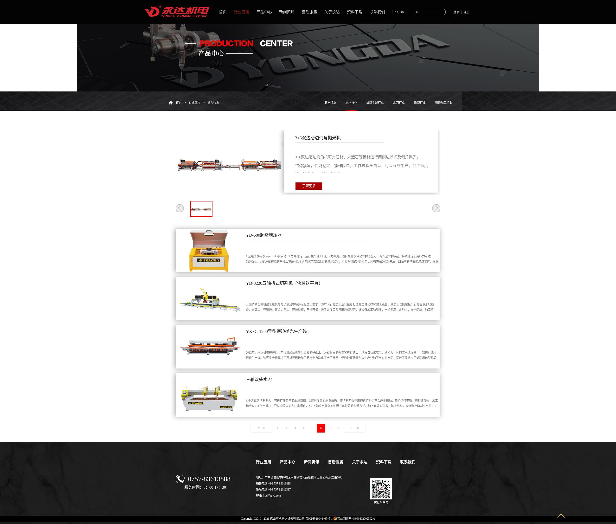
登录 (456, 12)
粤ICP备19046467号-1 (319, 518)
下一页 (354, 428)
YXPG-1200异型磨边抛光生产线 (276, 331)
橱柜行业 (213, 102)
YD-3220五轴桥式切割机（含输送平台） (284, 283)
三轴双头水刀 (259, 379)
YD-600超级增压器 (264, 235)
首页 (223, 12)
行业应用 (194, 102)
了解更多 (309, 186)
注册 (466, 12)
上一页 (261, 428)
